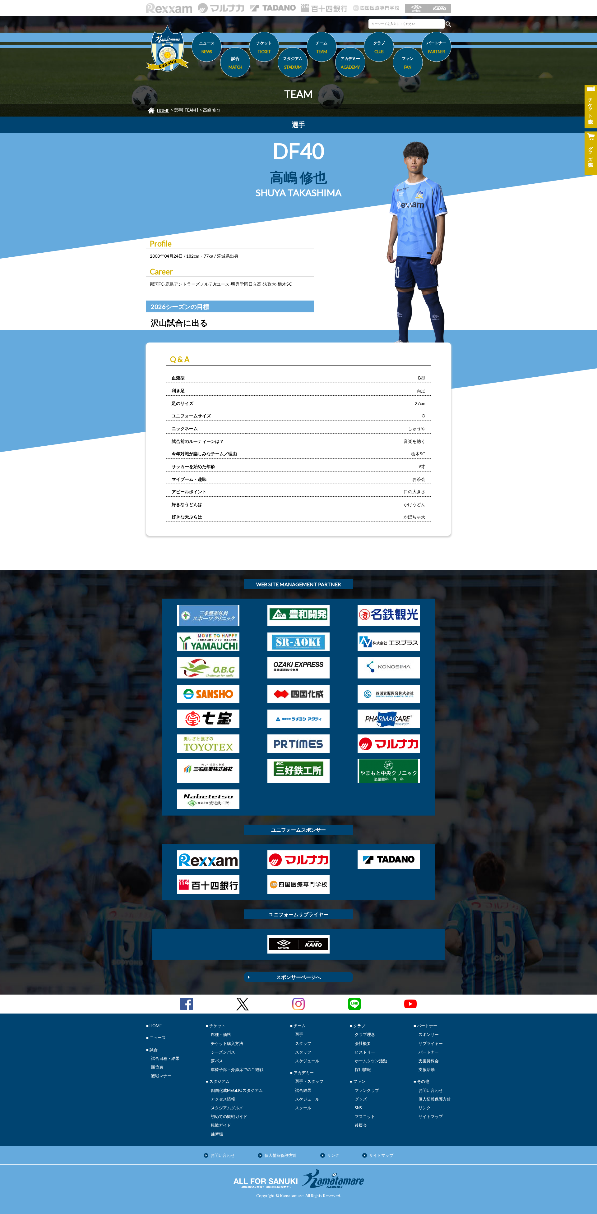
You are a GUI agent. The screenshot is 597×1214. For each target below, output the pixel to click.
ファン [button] (408, 62)
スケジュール (307, 1060)
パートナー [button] (436, 47)
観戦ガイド (221, 1125)
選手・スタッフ (309, 1081)
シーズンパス (223, 1052)
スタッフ (303, 1043)
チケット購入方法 (227, 1043)
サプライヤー (431, 1043)
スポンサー (429, 1034)
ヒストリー (365, 1052)
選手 (299, 1034)
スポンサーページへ (298, 977)
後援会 (361, 1125)
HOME (163, 110)
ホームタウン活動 (371, 1060)
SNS (358, 1107)
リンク (425, 1107)
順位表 (157, 1067)
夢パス (217, 1060)
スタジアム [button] (293, 62)
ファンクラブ (367, 1090)
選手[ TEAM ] (186, 110)
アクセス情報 (223, 1099)
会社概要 (363, 1043)
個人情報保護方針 (435, 1099)
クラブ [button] (379, 47)
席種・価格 (221, 1034)
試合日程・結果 (165, 1058)
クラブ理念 (365, 1034)
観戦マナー (161, 1075)
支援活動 (427, 1069)
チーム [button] (321, 47)
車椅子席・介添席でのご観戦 (237, 1069)
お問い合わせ (431, 1090)
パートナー (429, 1052)
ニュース (207, 47)
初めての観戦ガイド (229, 1116)
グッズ (361, 1099)
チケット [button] (264, 47)
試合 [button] (235, 62)
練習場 (217, 1134)
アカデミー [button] (350, 62)
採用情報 (363, 1069)
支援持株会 (429, 1060)
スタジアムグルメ (227, 1107)
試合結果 (303, 1090)
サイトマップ (431, 1116)
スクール (303, 1107)
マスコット (365, 1116)
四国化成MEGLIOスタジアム (237, 1090)
